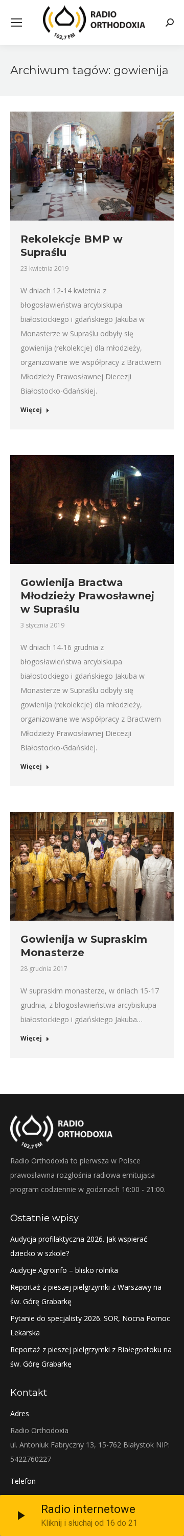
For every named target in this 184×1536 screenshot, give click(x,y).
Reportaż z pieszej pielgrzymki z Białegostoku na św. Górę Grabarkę (91, 1357)
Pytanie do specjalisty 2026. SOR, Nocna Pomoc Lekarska (90, 1325)
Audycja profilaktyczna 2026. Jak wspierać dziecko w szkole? (78, 1246)
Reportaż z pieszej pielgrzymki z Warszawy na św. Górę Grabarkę (86, 1294)
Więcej (31, 410)
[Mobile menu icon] (16, 22)
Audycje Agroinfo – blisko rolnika (64, 1270)
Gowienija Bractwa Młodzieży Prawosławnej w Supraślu (87, 595)
